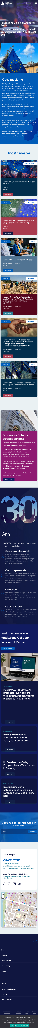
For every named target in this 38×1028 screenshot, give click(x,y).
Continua (32, 831)
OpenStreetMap (33, 926)
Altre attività (6, 960)
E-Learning (6, 966)
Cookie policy (34, 1012)
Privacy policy (27, 1012)
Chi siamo (5, 984)
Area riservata (7, 1000)
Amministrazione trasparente (6, 1012)
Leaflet (26, 926)
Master (4, 955)
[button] (19, 909)
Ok (12, 1025)
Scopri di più (8, 194)
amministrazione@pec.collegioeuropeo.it (16, 866)
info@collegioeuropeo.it (11, 863)
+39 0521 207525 (11, 860)
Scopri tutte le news (7, 648)
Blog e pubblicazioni (9, 989)
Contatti (5, 994)
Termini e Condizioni (18, 1012)
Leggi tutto (10, 722)
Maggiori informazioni (21, 1025)
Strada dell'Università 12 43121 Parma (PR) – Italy (18, 869)
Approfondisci (8, 479)
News (4, 971)
